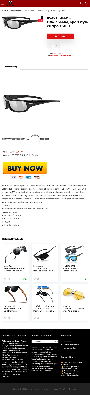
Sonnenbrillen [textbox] (44, 342)
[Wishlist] (86, 3)
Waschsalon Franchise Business (71, 363)
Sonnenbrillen (15, 11)
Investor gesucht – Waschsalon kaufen (70, 367)
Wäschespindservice (72, 371)
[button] (42, 17)
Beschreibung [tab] (11, 67)
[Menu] (3, 3)
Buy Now (60, 36)
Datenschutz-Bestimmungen (73, 348)
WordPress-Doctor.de (68, 389)
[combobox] (45, 341)
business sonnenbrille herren (60, 55)
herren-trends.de (35, 389)
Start (4, 11)
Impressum (67, 341)
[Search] (81, 3)
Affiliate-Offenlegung (71, 344)
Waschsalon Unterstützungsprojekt (70, 374)
